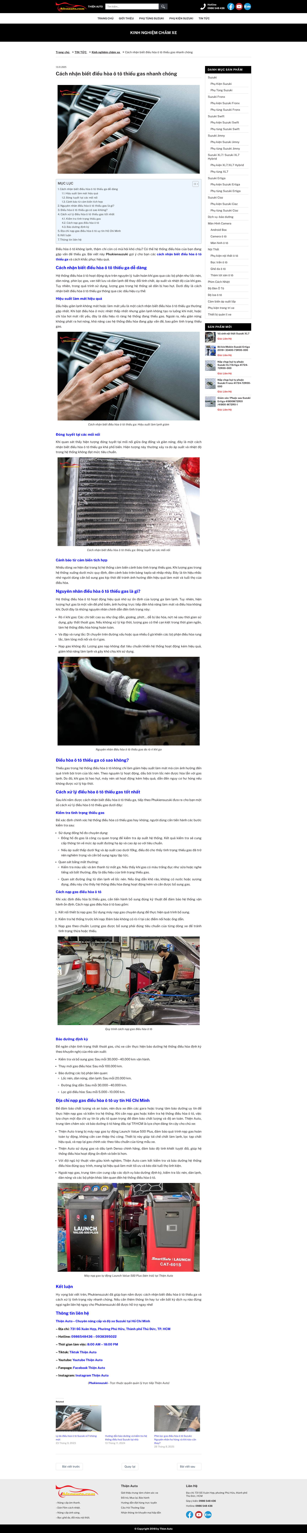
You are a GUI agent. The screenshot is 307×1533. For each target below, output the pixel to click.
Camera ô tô (219, 236)
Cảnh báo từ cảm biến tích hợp (84, 201)
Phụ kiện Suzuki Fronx (225, 103)
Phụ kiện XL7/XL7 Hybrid (227, 165)
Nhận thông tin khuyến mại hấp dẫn (141, 1512)
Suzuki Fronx (216, 96)
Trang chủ (63, 52)
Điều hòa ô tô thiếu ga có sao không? (84, 209)
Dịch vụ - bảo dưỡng (220, 217)
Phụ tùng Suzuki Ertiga (226, 191)
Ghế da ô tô (218, 269)
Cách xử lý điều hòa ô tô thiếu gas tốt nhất (87, 214)
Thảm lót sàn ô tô (222, 275)
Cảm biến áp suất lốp (222, 301)
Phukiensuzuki (98, 1383)
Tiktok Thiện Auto (82, 1352)
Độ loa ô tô (215, 295)
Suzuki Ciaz (215, 197)
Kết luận (65, 235)
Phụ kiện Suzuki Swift (225, 122)
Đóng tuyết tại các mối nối (82, 197)
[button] (194, 184)
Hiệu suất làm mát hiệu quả (82, 193)
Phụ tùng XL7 (219, 171)
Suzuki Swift (216, 116)
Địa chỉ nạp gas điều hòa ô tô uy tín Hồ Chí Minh (91, 230)
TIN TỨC (204, 18)
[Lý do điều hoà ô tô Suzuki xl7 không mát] (78, 1418)
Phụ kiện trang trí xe (221, 308)
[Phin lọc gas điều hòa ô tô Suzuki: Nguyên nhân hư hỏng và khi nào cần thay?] (177, 1418)
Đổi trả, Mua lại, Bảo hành (135, 1497)
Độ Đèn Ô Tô (216, 288)
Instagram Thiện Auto (92, 1375)
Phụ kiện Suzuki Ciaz (224, 204)
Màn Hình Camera (219, 223)
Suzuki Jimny (216, 135)
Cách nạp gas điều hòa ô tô (83, 222)
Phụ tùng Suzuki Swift (225, 129)
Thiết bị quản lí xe (219, 314)
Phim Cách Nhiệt (219, 282)
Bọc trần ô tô (219, 262)
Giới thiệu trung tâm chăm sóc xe (139, 1492)
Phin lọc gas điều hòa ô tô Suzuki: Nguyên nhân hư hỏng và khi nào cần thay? (175, 1439)
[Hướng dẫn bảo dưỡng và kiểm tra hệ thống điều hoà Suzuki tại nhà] (128, 1418)
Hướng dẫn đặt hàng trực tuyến (139, 1502)
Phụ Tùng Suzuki (151, 18)
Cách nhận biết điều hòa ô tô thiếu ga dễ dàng (89, 189)
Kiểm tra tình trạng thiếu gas (83, 218)
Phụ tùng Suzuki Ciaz (224, 210)
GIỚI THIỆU (126, 18)
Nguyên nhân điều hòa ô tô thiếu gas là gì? (87, 205)
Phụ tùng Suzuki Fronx (225, 109)
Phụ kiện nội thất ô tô (224, 255)
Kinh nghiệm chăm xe (153, 32)
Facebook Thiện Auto (89, 1368)
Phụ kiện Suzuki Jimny (225, 142)
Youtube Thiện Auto (87, 1360)
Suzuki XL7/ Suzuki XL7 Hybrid (223, 156)
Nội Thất (213, 249)
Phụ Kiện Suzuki (181, 18)
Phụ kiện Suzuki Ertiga (225, 184)
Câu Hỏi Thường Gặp (133, 1507)
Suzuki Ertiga (216, 178)
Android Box (219, 230)
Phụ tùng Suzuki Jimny (225, 148)
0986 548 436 (216, 8)
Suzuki (212, 77)
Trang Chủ (106, 18)
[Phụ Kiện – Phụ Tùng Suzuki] (71, 6)
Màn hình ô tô (219, 243)
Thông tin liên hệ (71, 239)
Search (163, 6)
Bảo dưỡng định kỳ (78, 226)
